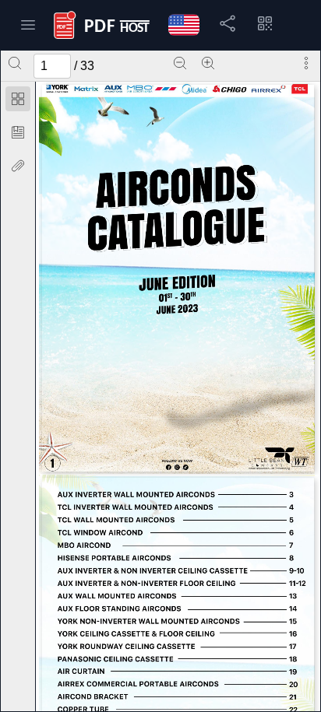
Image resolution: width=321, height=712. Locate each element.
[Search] (14, 63)
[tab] (18, 101)
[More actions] (306, 63)
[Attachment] (17, 165)
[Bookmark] (17, 132)
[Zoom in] (208, 63)
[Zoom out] (180, 63)
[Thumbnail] (17, 98)
